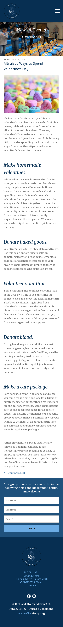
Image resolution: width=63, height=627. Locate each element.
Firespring (38, 613)
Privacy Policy (17, 608)
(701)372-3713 (27, 582)
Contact (31, 585)
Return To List (15, 473)
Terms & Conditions (41, 608)
